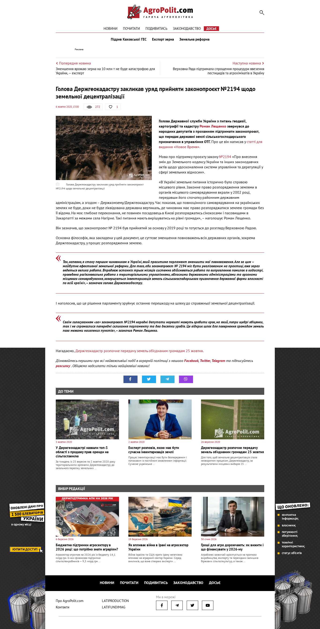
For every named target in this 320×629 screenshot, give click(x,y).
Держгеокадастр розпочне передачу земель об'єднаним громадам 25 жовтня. (139, 350)
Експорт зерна (163, 39)
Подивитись (156, 28)
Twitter (205, 360)
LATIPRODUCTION (115, 601)
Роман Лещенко (213, 126)
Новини (110, 28)
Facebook (191, 360)
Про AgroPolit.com (69, 601)
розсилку (63, 365)
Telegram (218, 360)
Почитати (131, 28)
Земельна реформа (194, 39)
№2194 (225, 156)
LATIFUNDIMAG (113, 607)
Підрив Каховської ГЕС (128, 39)
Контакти (62, 607)
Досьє (211, 28)
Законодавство (187, 28)
